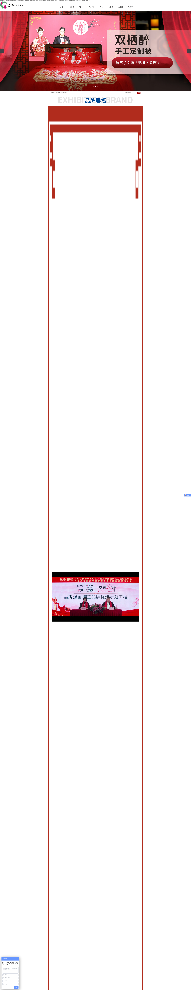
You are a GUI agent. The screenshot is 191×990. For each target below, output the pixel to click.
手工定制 (91, 7)
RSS (56, 92)
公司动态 (101, 7)
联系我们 (130, 7)
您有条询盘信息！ (64, 92)
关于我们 (71, 7)
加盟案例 (120, 7)
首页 (61, 7)
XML (58, 92)
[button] (93, 86)
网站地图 (52, 92)
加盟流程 (111, 7)
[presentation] (2, 51)
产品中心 (81, 7)
